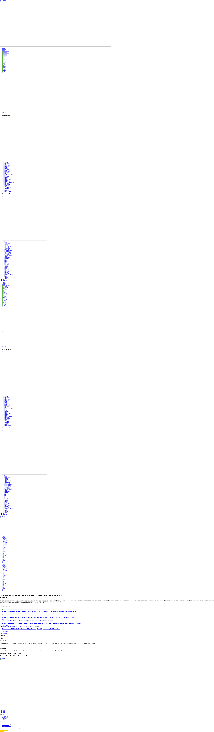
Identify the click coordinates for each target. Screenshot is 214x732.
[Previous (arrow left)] (1, 731)
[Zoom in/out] (1, 730)
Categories (4, 346)
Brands (3, 284)
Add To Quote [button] (5, 613)
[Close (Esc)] (7, 730)
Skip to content (3, 0)
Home (3, 282)
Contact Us (4, 514)
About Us (4, 283)
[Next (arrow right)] (3, 731)
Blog (3, 513)
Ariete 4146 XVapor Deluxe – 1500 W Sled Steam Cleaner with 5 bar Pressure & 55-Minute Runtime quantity (21, 602)
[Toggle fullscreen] (3, 730)
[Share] (5, 730)
